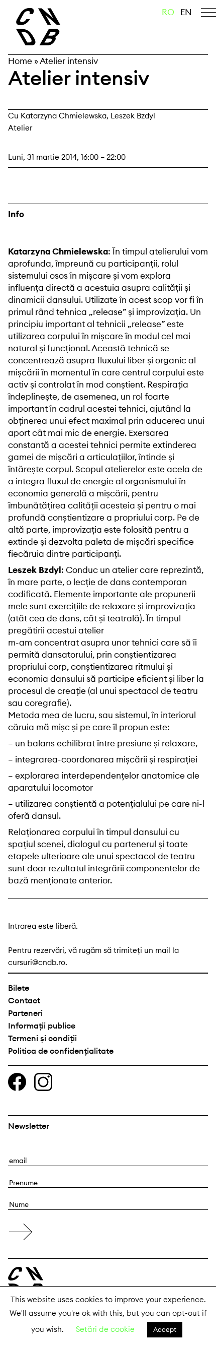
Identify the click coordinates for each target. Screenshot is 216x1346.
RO (168, 12)
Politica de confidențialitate (61, 1051)
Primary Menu (208, 14)
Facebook (17, 1082)
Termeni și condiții (42, 1038)
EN (186, 12)
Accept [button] (164, 1329)
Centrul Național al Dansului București (60, 26)
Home (20, 61)
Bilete (18, 988)
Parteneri (25, 1013)
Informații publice (41, 1025)
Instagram (43, 1082)
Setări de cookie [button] (105, 1329)
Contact (24, 1000)
